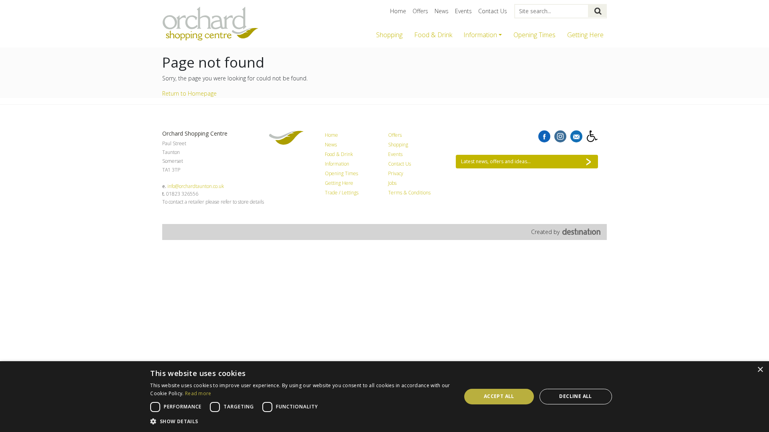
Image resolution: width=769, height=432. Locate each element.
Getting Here (585, 34)
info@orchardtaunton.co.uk (195, 186)
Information (337, 163)
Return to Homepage (189, 93)
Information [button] (480, 34)
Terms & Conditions (409, 192)
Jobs (392, 183)
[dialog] (384, 396)
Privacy (395, 173)
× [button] (760, 370)
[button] (301, 421)
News (442, 11)
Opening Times (534, 34)
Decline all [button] (575, 396)
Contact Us (492, 11)
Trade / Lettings (341, 192)
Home (398, 11)
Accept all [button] (499, 396)
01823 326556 (182, 193)
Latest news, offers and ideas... (496, 161)
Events (463, 11)
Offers (420, 11)
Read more (198, 393)
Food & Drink (433, 34)
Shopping (389, 34)
